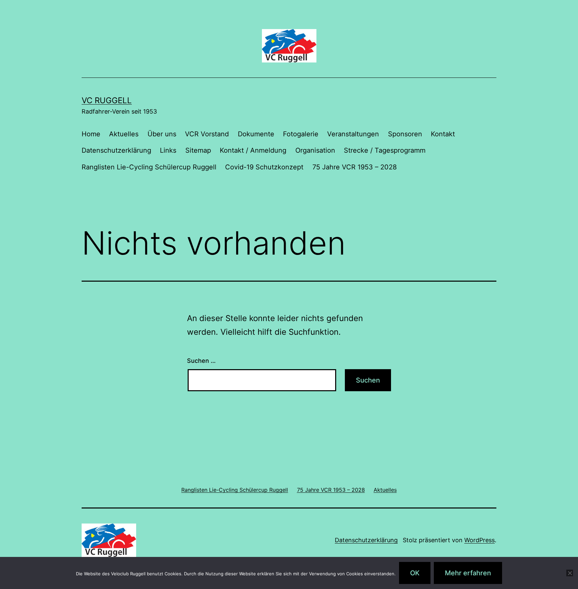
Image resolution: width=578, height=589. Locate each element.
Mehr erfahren (468, 573)
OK (414, 573)
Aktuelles (123, 134)
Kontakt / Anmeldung (253, 150)
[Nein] (569, 573)
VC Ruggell (107, 100)
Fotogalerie (300, 134)
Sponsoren (405, 134)
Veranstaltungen (353, 134)
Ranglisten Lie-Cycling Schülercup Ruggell (149, 167)
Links (168, 150)
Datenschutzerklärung (116, 150)
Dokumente (256, 134)
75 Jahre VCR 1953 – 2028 (354, 167)
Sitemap (198, 150)
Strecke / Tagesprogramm (384, 150)
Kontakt (443, 134)
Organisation (315, 150)
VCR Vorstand (207, 134)
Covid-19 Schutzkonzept (264, 167)
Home (91, 134)
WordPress (479, 540)
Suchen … (201, 360)
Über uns (162, 134)
